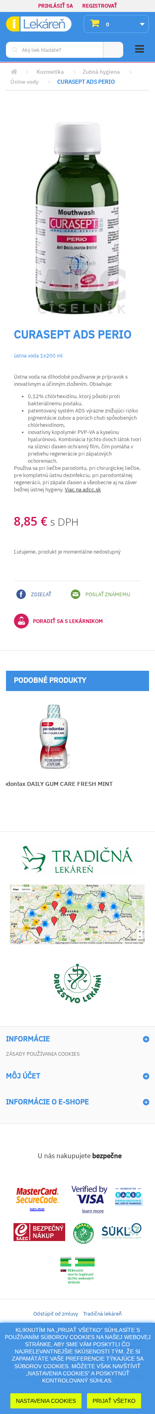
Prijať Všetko (114, 1401)
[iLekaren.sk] (39, 23)
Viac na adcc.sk (83, 489)
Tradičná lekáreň (102, 1313)
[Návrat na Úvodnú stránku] (13, 72)
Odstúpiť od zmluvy (55, 1313)
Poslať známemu (107, 594)
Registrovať (99, 5)
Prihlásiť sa (55, 5)
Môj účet (23, 1076)
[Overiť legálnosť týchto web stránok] (77, 1270)
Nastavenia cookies (46, 1401)
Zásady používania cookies (43, 1054)
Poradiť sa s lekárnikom (68, 621)
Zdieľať (40, 594)
